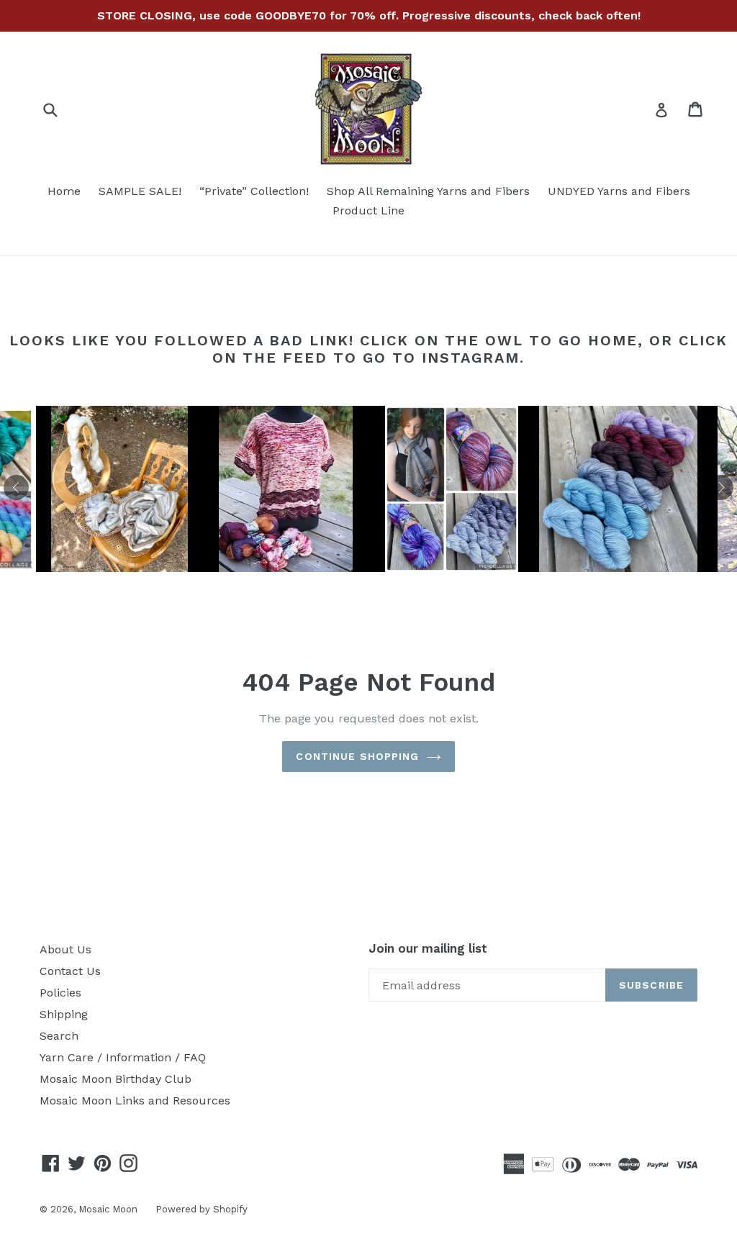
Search (59, 1036)
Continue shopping (357, 756)
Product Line (368, 210)
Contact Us (70, 971)
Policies (60, 992)
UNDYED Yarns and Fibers (619, 191)
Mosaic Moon (107, 1209)
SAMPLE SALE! (140, 191)
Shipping (64, 1014)
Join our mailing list (427, 948)
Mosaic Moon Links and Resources (135, 1100)
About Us (65, 949)
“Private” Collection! (254, 191)
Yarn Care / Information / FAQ (123, 1057)
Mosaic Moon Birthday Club (115, 1079)
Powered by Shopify (201, 1209)
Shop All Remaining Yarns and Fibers (428, 191)
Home (64, 191)
